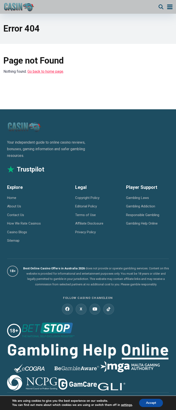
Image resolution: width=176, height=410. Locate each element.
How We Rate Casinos (24, 223)
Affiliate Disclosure (89, 223)
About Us (14, 206)
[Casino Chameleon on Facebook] (67, 309)
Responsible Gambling (142, 215)
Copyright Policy (87, 198)
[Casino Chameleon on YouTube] (94, 309)
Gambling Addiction (140, 206)
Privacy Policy (85, 232)
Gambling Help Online (142, 223)
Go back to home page (45, 71)
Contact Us (15, 215)
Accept (151, 403)
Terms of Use (85, 215)
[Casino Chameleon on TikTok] (108, 309)
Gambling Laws (137, 198)
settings (126, 405)
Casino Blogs (17, 232)
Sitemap (13, 240)
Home (11, 198)
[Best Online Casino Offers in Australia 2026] (18, 6)
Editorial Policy (86, 206)
